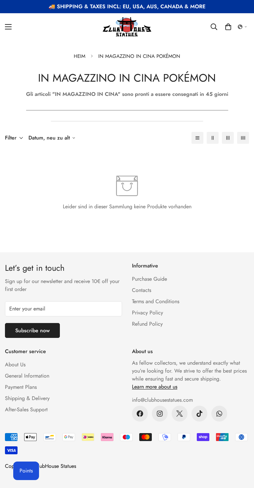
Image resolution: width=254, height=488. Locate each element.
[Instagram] (160, 414)
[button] (228, 26)
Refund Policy (147, 324)
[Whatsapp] (219, 414)
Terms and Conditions (155, 301)
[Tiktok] (199, 414)
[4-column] (243, 138)
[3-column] (228, 138)
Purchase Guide (149, 279)
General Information (27, 376)
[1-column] (197, 138)
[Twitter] (180, 414)
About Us (15, 364)
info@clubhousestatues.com (162, 400)
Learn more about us (154, 386)
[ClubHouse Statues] (127, 26)
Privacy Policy (147, 312)
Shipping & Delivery (27, 398)
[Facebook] (140, 414)
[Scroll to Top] (241, 452)
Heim (79, 56)
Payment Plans (21, 387)
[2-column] (213, 138)
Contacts (141, 290)
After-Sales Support (26, 409)
